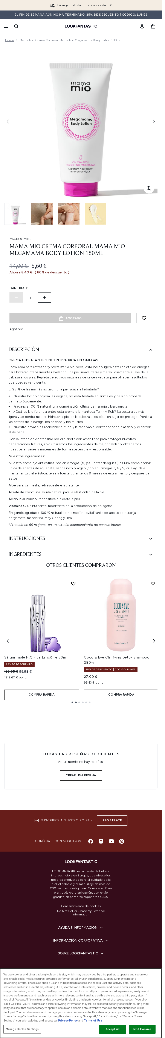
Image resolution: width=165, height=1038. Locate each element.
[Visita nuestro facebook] (91, 841)
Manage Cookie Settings (22, 1029)
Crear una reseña (81, 775)
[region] (81, 1003)
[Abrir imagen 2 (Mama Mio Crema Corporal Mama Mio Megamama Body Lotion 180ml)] (42, 214)
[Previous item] (7, 640)
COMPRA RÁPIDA (42, 694)
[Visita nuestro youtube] (111, 841)
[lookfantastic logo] (81, 26)
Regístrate (112, 820)
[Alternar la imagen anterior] (7, 121)
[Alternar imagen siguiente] (154, 121)
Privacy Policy (68, 1020)
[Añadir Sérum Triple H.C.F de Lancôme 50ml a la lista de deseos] (73, 583)
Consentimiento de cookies (81, 906)
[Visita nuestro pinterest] (121, 841)
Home (9, 40)
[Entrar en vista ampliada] (149, 188)
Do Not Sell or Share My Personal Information (81, 912)
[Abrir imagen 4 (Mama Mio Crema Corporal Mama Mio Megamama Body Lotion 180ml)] (95, 214)
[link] (142, 26)
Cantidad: (18, 288)
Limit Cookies (142, 1029)
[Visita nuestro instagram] (101, 841)
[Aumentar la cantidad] (44, 297)
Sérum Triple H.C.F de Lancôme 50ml (35, 657)
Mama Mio (20, 239)
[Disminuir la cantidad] (16, 297)
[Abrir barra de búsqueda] (16, 26)
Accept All (112, 1029)
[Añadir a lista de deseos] (144, 318)
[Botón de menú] (5, 26)
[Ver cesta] (153, 26)
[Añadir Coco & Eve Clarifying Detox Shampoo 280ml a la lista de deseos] (153, 583)
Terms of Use (93, 1020)
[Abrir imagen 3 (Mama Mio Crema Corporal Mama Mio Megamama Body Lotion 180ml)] (68, 214)
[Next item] (154, 640)
